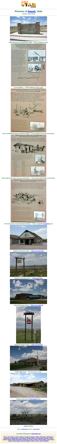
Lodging (5, 439)
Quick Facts (50, 439)
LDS (20, 371)
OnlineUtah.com (36, 433)
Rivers (33, 441)
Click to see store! (37, 278)
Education (6, 438)
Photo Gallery (42, 439)
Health (29, 438)
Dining (37, 437)
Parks (31, 439)
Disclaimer (50, 437)
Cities (17, 437)
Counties (32, 437)
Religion (28, 441)
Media (14, 439)
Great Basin (46, 223)
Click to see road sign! (37, 251)
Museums (26, 439)
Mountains (19, 439)
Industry (46, 438)
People (36, 439)
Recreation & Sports (19, 441)
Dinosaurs (43, 437)
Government (22, 438)
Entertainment (14, 438)
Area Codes (11, 437)
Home (5, 437)
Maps (9, 439)
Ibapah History (25, 429)
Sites (37, 441)
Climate (21, 437)
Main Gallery (37, 429)
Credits (27, 437)
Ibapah (32, 11)
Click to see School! (36, 344)
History (33, 438)
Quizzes (10, 441)
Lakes (51, 438)
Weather (46, 441)
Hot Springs (39, 438)
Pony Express (33, 399)
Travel (41, 441)
